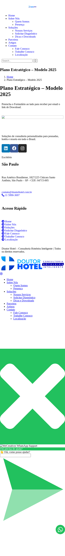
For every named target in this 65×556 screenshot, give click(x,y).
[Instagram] (22, 148)
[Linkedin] (6, 148)
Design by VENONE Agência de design (32, 545)
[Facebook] (14, 148)
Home (10, 76)
